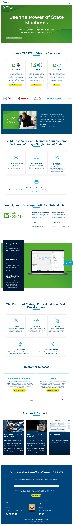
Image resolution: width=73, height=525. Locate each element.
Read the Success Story (18, 390)
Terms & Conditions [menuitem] (39, 519)
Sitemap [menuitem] (46, 519)
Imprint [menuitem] (25, 519)
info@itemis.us (50, 510)
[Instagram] (13, 514)
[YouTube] (10, 514)
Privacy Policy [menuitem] (31, 519)
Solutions (9, 37)
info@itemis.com (18, 510)
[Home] (6, 37)
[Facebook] (16, 514)
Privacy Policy (49, 491)
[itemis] (6, 2)
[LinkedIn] (7, 514)
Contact (70, 262)
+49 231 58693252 (9, 510)
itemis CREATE (14, 37)
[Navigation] (69, 3)
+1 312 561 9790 (42, 510)
